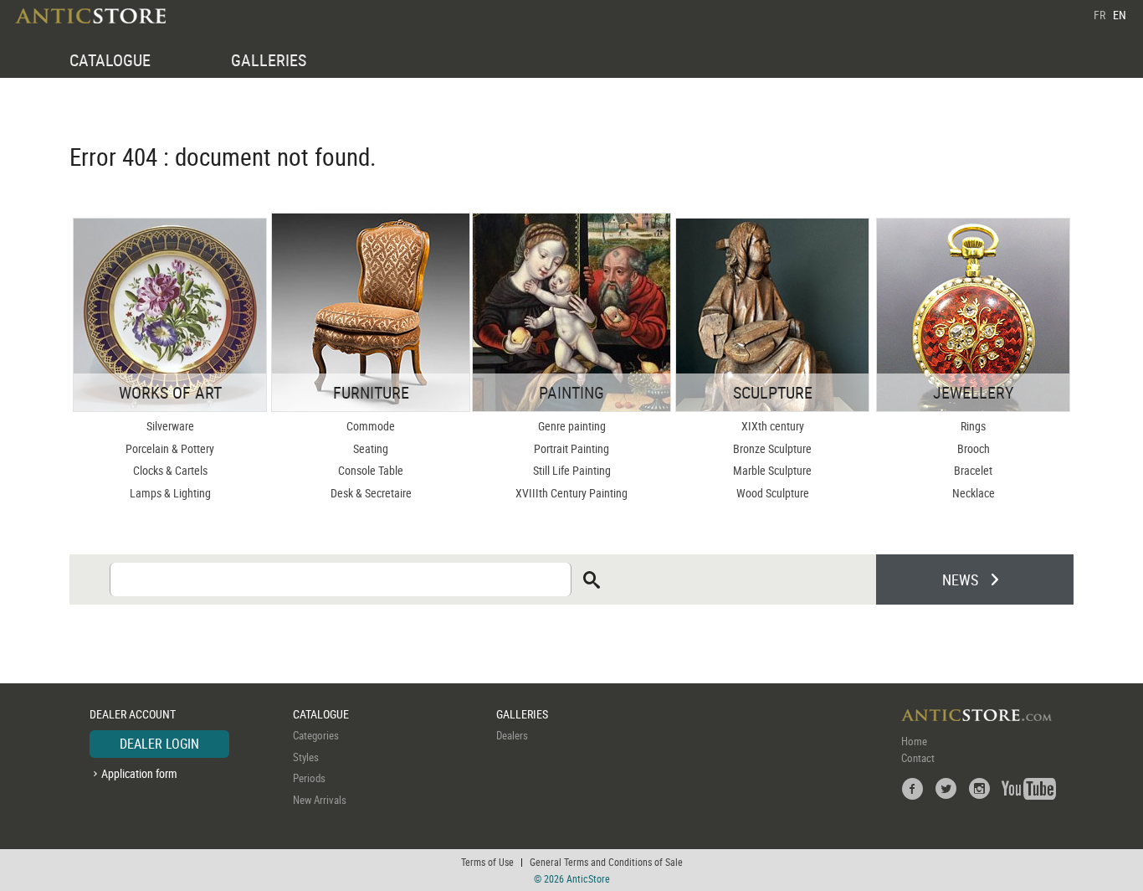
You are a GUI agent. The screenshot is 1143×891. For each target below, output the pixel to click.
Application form (139, 773)
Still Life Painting (572, 470)
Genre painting (572, 426)
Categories (316, 735)
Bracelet (973, 470)
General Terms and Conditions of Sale (606, 861)
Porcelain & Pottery (170, 448)
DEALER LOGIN (159, 743)
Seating (370, 448)
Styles (306, 757)
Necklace (973, 493)
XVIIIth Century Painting (571, 493)
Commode (370, 426)
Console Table (370, 470)
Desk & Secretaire (371, 493)
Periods (309, 777)
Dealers (512, 735)
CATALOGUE (110, 60)
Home (914, 741)
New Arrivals (319, 799)
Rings (973, 426)
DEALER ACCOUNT (133, 714)
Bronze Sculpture (772, 448)
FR (1099, 15)
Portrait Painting (571, 448)
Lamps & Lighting (170, 493)
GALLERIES (268, 60)
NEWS (960, 579)
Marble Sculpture (772, 470)
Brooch (973, 448)
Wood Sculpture (772, 493)
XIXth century (772, 426)
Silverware (170, 426)
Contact (918, 757)
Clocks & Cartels (170, 470)
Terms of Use (487, 861)
